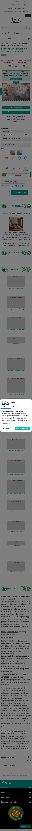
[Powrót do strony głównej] (2, 43)
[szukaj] (28, 27)
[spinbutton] (8, 66)
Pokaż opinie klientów (9, 765)
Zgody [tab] (5, 407)
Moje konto (5, 797)
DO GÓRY (23, 826)
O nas (7, 5)
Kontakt (25, 11)
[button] (13, 65)
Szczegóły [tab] (16, 407)
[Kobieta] (16, 340)
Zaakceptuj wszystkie (22, 428)
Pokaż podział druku (16, 79)
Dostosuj (8, 428)
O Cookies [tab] (26, 407)
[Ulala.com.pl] (16, 20)
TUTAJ (18, 243)
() (5, 33)
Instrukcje (24, 5)
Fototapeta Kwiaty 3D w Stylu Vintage (16, 395)
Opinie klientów (19, 8)
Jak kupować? (15, 5)
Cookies (28, 15)
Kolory (14, 43)
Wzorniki (10, 8)
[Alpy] (16, 543)
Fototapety (9, 43)
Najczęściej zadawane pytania (12, 11)
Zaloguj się (19, 33)
